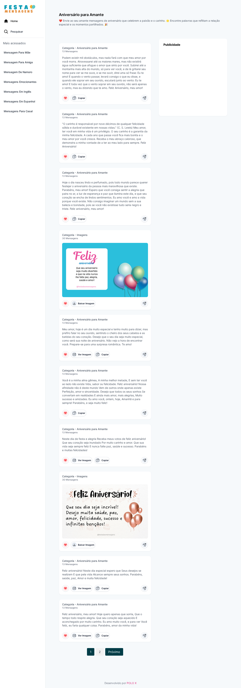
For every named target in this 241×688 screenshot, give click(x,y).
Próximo (114, 652)
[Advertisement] (193, 80)
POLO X (132, 683)
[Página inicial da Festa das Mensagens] (20, 9)
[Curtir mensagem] (65, 98)
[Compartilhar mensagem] (144, 98)
